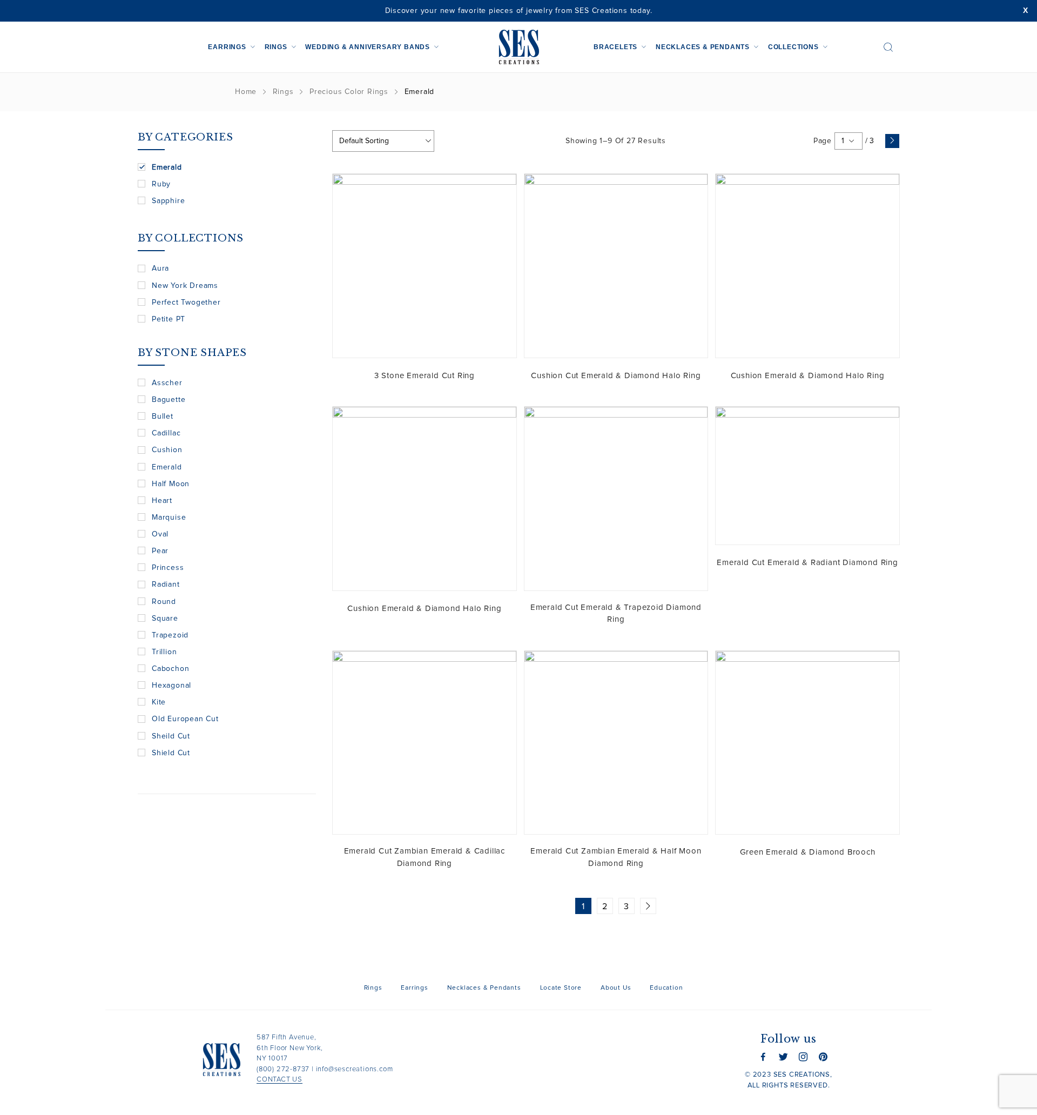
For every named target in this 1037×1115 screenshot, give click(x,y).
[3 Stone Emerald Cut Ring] (424, 266)
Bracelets (615, 47)
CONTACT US (279, 1079)
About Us (616, 988)
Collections (793, 47)
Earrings (227, 47)
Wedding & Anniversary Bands (367, 47)
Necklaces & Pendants (703, 47)
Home (246, 92)
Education (666, 988)
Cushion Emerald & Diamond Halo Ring (808, 376)
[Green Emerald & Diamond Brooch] (807, 743)
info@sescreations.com (354, 1069)
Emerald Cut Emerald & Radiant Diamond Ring (807, 563)
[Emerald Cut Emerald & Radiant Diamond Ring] (807, 476)
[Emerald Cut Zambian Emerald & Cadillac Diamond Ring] (424, 743)
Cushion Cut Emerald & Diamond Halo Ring (616, 376)
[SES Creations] (518, 47)
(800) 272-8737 (283, 1069)
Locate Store (561, 988)
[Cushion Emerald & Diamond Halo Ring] (807, 266)
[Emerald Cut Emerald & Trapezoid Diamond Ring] (616, 498)
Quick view (500, 190)
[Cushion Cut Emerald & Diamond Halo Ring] (616, 266)
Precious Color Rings (348, 92)
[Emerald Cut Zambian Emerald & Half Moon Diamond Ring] (616, 743)
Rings (276, 47)
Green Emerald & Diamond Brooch (808, 852)
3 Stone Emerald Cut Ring (424, 376)
